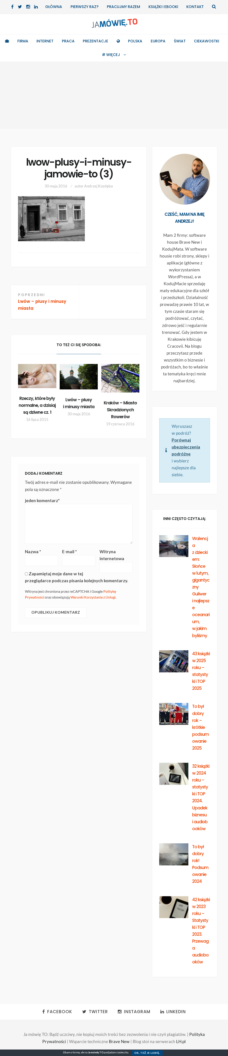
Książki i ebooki (163, 6)
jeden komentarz (42, 500)
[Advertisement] (114, 95)
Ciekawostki (206, 41)
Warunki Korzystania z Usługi (93, 597)
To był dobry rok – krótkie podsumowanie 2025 (200, 727)
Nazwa (33, 551)
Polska (135, 41)
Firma (22, 41)
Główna (53, 6)
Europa (158, 41)
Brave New (119, 1041)
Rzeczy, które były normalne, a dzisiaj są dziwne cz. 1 (37, 405)
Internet (45, 41)
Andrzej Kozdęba (98, 186)
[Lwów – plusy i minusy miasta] (79, 376)
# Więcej (111, 54)
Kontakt (195, 6)
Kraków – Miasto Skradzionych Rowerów (120, 410)
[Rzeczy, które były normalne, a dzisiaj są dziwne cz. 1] (37, 376)
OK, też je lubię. (147, 1052)
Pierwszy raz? (85, 6)
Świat (180, 41)
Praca (68, 41)
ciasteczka (122, 1052)
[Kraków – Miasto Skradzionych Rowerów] (120, 378)
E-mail (69, 551)
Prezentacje (95, 41)
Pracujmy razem (123, 6)
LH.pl (181, 1041)
